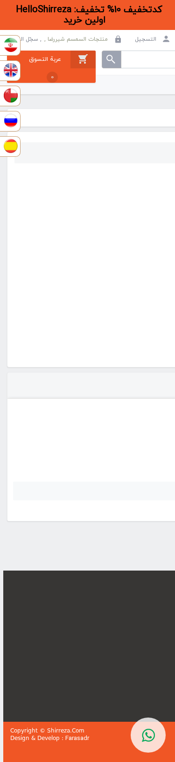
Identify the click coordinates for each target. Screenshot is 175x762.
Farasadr (77, 738)
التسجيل (146, 39)
